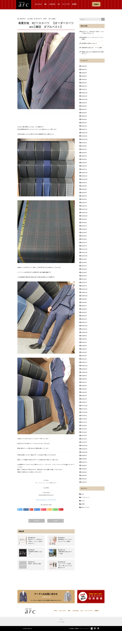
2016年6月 (84, 465)
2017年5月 (84, 429)
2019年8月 (84, 339)
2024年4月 (84, 159)
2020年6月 (84, 309)
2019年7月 (84, 342)
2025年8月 (84, 106)
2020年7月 (84, 305)
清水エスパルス (85, 507)
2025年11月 (84, 96)
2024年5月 (84, 156)
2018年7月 (84, 382)
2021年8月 (84, 262)
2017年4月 (84, 432)
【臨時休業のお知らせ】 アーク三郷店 (91, 47)
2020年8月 (84, 302)
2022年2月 (84, 242)
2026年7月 (84, 69)
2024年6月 (84, 152)
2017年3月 (84, 435)
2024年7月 (84, 149)
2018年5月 (84, 389)
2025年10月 (84, 99)
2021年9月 (84, 259)
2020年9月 (84, 299)
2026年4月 (84, 79)
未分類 (83, 504)
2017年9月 (84, 415)
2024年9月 (84, 142)
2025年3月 (84, 122)
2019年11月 (84, 329)
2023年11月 (84, 176)
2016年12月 (84, 445)
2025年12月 (84, 92)
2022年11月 (84, 212)
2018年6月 (84, 385)
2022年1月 (84, 246)
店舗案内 (96, 610)
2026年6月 (84, 72)
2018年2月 (84, 399)
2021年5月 (84, 272)
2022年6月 (84, 229)
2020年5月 (84, 312)
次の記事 (55, 520)
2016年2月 (84, 478)
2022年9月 (84, 219)
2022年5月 (84, 232)
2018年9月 (84, 375)
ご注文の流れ (52, 4)
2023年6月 (84, 189)
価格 (45, 4)
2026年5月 (84, 76)
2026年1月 (84, 89)
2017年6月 (84, 425)
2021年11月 (84, 252)
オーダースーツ (38, 18)
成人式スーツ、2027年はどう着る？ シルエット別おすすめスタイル (92, 32)
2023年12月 (84, 172)
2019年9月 (84, 335)
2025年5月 (84, 116)
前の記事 (36, 520)
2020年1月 (84, 322)
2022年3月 (84, 239)
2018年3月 (84, 395)
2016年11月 (84, 449)
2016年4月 (84, 472)
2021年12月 (84, 249)
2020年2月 (84, 319)
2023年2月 (84, 202)
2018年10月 (84, 372)
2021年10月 (84, 256)
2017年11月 (84, 409)
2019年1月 (84, 362)
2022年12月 (84, 209)
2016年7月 (84, 462)
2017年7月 (84, 422)
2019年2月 (84, 359)
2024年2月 (84, 166)
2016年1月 (84, 482)
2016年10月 (84, 452)
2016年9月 (84, 455)
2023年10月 (84, 179)
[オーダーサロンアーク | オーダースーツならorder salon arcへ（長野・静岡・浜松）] (23, 4)
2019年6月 (84, 345)
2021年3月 (84, 279)
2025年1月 (84, 129)
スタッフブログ (66, 4)
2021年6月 (84, 269)
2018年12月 (84, 365)
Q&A (59, 4)
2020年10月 (84, 295)
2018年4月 (84, 392)
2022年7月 (84, 226)
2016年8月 (84, 459)
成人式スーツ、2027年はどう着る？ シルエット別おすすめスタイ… (35, 541)
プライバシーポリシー (84, 628)
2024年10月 (84, 139)
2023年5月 (84, 192)
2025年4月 (84, 119)
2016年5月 (84, 469)
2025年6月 (84, 112)
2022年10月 (84, 216)
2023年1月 (84, 206)
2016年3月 (84, 475)
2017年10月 (84, 412)
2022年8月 (84, 222)
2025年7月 (84, 109)
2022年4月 (84, 236)
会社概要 (71, 628)
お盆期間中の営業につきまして (89, 43)
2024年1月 (84, 169)
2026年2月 (84, 86)
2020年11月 (84, 292)
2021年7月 (84, 265)
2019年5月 (84, 349)
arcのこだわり (38, 4)
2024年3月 (84, 162)
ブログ (45, 18)
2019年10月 (84, 332)
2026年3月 (84, 82)
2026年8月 (84, 66)
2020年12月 (84, 289)
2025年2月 (84, 126)
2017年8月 (84, 419)
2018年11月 (84, 369)
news (31, 18)
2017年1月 (84, 442)
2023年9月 (84, 182)
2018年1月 (84, 402)
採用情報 (74, 4)
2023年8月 (84, 186)
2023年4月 (84, 196)
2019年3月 (84, 355)
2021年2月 (84, 282)
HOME (55, 610)
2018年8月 (84, 379)
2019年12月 (84, 325)
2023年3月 (84, 199)
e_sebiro (53, 18)
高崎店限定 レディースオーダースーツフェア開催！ (92, 38)
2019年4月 (84, 352)
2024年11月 (84, 136)
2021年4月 (84, 275)
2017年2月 (84, 439)
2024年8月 (84, 146)
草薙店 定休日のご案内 (34, 563)
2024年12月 (84, 132)
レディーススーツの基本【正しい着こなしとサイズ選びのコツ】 (65, 565)
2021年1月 (84, 285)
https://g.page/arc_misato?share (46, 499)
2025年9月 (84, 102)
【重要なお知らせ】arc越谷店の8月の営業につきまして (92, 52)
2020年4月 (84, 315)
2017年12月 (84, 405)
